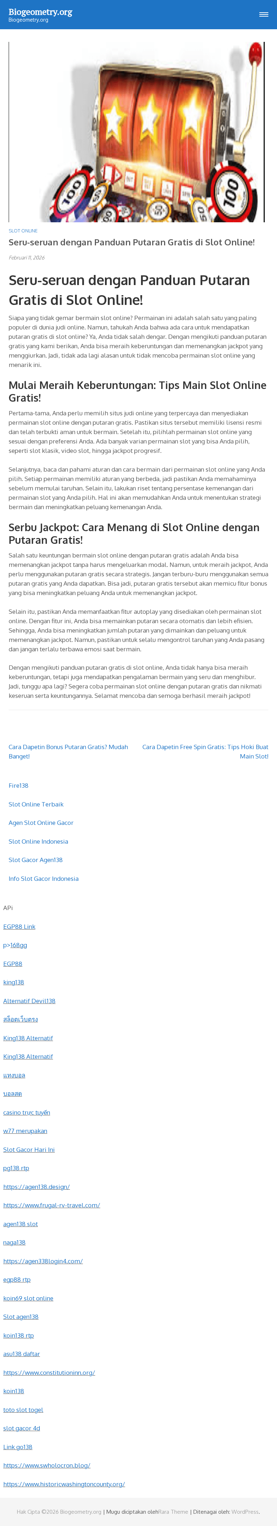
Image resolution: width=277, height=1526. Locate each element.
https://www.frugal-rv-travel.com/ (51, 1205)
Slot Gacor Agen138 (36, 859)
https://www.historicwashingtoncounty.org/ (64, 1484)
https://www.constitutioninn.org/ (49, 1372)
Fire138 (18, 785)
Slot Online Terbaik (36, 804)
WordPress (245, 1511)
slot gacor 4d (21, 1428)
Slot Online (23, 230)
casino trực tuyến (26, 1112)
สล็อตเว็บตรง (20, 1019)
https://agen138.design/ (36, 1186)
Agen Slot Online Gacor (41, 822)
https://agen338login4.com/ (43, 1261)
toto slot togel (23, 1409)
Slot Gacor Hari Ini (29, 1149)
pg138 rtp (16, 1168)
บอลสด (12, 1093)
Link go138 (17, 1447)
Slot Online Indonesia (38, 841)
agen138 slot (20, 1224)
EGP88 (12, 963)
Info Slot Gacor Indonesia (44, 878)
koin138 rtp (18, 1335)
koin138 (13, 1391)
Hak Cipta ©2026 (38, 1511)
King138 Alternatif (28, 1038)
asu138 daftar (21, 1353)
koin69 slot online (28, 1298)
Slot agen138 (21, 1316)
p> (6, 945)
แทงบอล (14, 1075)
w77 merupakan (25, 1130)
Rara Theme (173, 1511)
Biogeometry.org (40, 11)
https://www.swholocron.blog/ (47, 1465)
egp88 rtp (17, 1279)
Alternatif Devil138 (29, 1001)
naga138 (14, 1242)
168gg (18, 945)
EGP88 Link (19, 926)
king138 (13, 982)
